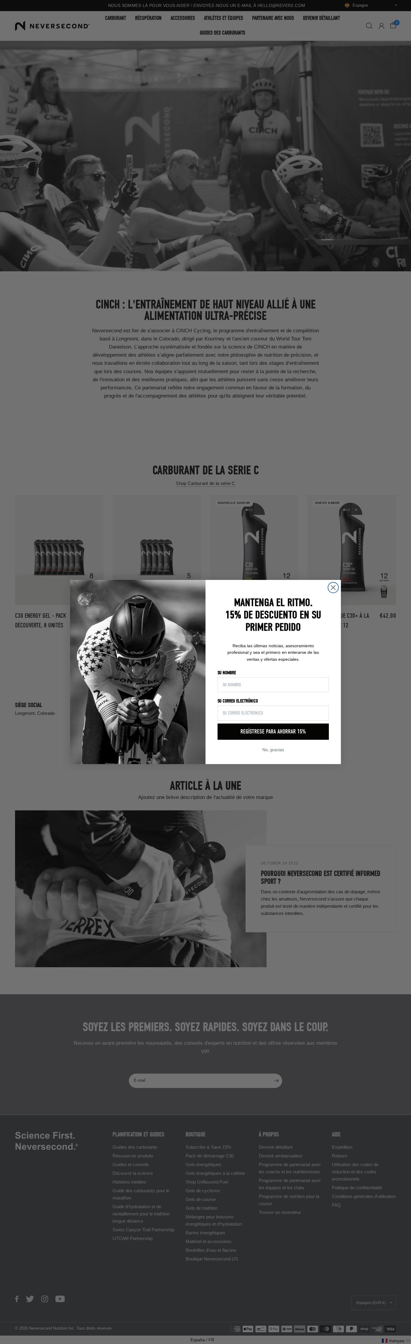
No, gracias (273, 749)
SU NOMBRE (227, 672)
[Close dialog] (333, 587)
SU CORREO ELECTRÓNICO (238, 701)
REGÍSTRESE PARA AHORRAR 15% (273, 731)
